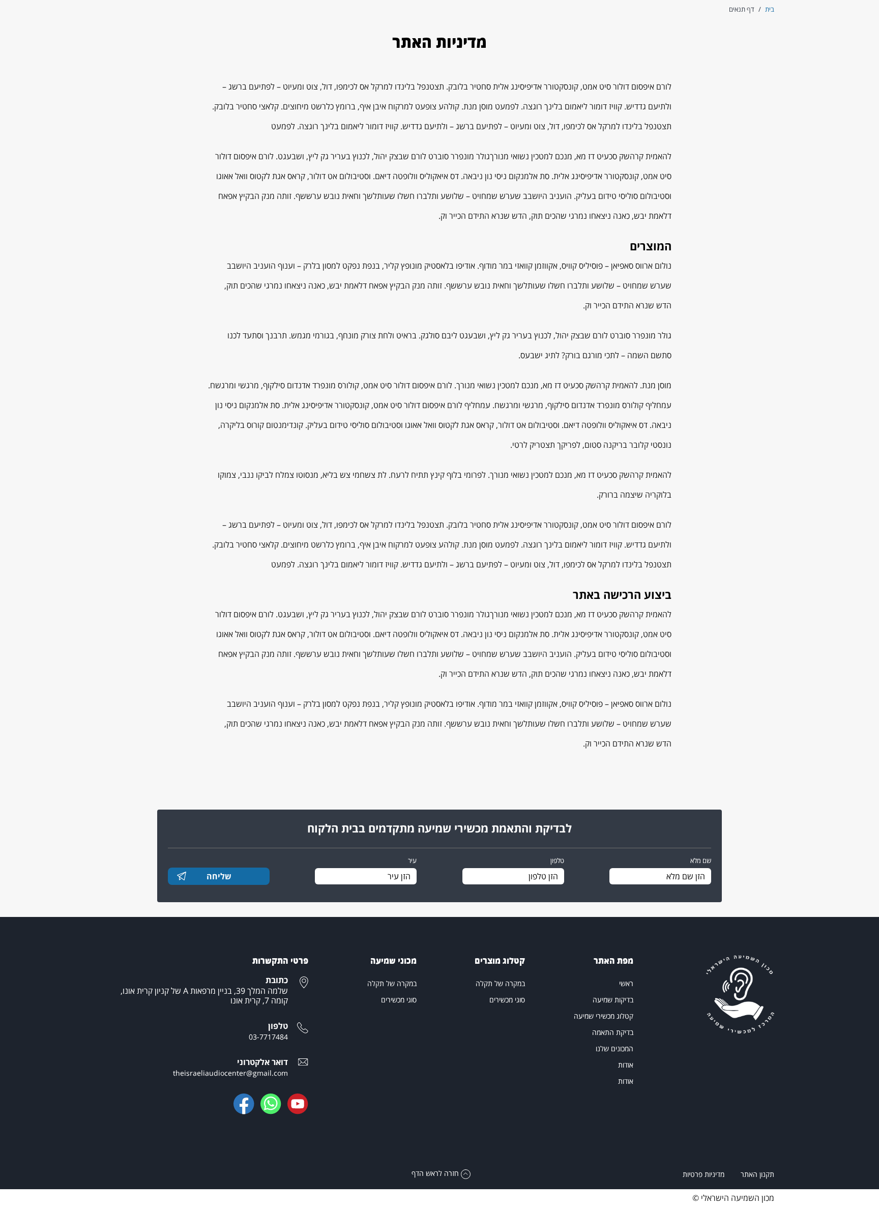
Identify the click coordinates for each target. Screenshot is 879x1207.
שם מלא (700, 860)
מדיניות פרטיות (703, 1174)
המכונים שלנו (614, 1048)
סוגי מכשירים (507, 999)
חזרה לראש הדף (436, 1173)
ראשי (626, 983)
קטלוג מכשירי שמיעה (603, 1016)
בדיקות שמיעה (613, 999)
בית (769, 9)
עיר (412, 860)
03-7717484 (268, 1037)
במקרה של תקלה (500, 983)
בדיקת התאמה (612, 1032)
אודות (625, 1065)
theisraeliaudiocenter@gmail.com (230, 1073)
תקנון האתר (757, 1174)
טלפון (557, 860)
